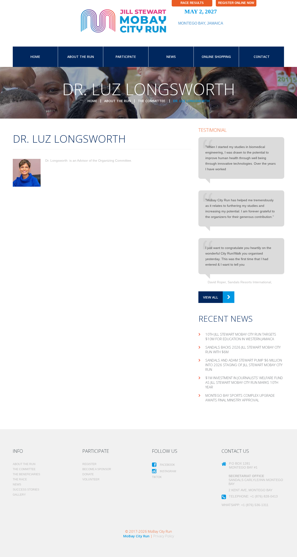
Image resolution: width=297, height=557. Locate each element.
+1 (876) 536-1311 (254, 505)
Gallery (19, 494)
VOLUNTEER (91, 479)
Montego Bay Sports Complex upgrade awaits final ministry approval (240, 397)
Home (35, 56)
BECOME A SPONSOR (96, 469)
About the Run (80, 56)
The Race (20, 479)
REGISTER (89, 464)
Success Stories (26, 489)
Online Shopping (216, 56)
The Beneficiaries (26, 474)
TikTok (157, 477)
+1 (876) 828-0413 (264, 496)
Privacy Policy (163, 536)
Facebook (167, 464)
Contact (262, 56)
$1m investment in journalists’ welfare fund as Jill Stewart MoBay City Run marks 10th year (244, 382)
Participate (126, 56)
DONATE (88, 474)
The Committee (152, 101)
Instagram (167, 471)
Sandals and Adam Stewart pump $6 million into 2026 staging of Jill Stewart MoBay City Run (243, 365)
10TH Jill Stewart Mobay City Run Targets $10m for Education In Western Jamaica (240, 336)
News (171, 56)
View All (210, 297)
